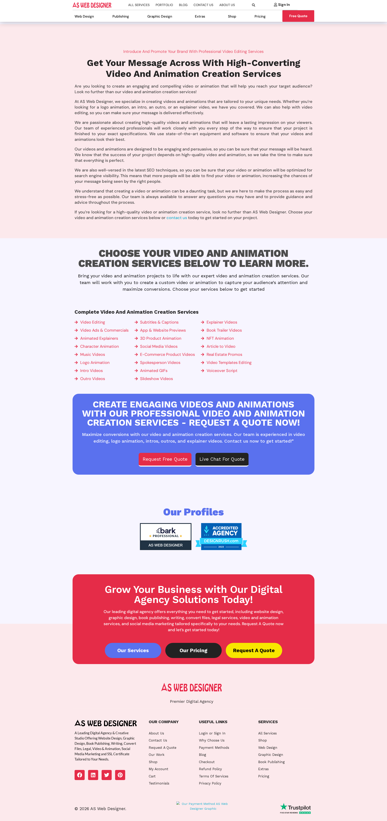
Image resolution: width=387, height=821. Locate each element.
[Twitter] (107, 775)
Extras (200, 16)
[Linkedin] (93, 775)
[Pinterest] (120, 775)
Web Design (84, 16)
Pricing (260, 16)
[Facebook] (80, 775)
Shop (232, 16)
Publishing (120, 16)
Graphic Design (159, 16)
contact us (176, 217)
